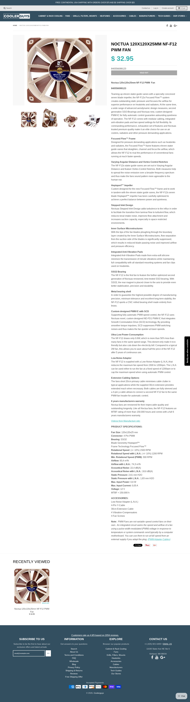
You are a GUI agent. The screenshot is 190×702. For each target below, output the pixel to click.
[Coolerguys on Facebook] (167, 26)
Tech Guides (164, 16)
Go (48, 653)
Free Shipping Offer (74, 677)
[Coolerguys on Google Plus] (175, 26)
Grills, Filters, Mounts (85, 16)
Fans (67, 16)
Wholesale (74, 661)
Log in (156, 8)
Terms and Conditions (74, 655)
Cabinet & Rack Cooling (50, 16)
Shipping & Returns (74, 670)
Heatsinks (105, 16)
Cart (183, 8)
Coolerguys (99, 693)
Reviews (74, 673)
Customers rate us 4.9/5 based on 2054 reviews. (95, 635)
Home (15, 25)
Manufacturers (147, 16)
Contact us (146, 8)
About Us (74, 652)
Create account (167, 8)
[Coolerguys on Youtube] (171, 26)
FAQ (74, 658)
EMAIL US (167, 644)
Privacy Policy (74, 667)
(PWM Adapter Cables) (159, 539)
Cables (132, 16)
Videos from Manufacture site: (125, 421)
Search (74, 649)
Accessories (119, 16)
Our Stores (179, 16)
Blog (74, 664)
